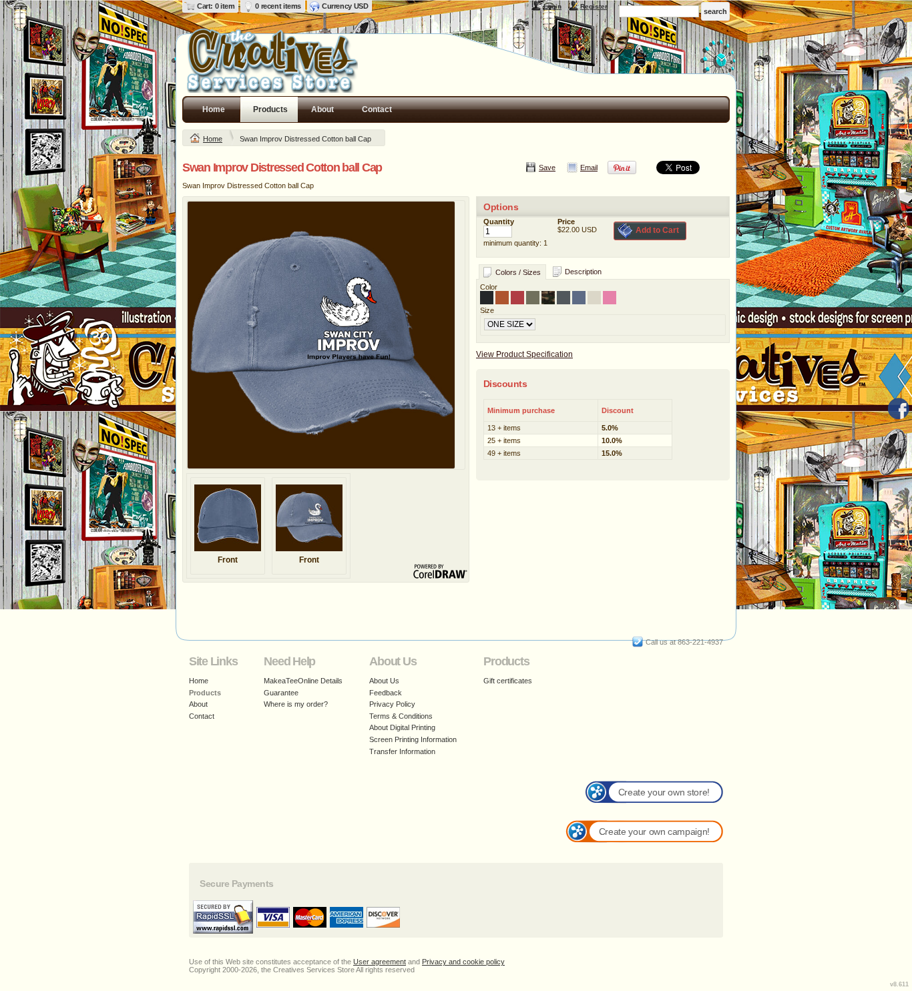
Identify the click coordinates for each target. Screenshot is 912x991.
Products (270, 109)
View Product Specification (524, 354)
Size (487, 310)
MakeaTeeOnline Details (303, 681)
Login (552, 6)
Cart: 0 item (215, 6)
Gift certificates (507, 681)
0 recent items (278, 6)
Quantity (498, 222)
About (322, 109)
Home (213, 109)
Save (547, 167)
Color (488, 287)
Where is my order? (296, 704)
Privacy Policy (392, 704)
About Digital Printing (402, 727)
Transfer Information (402, 751)
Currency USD (345, 6)
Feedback (385, 693)
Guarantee (281, 693)
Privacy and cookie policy (463, 962)
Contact (377, 109)
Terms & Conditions (401, 716)
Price (566, 222)
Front (228, 560)
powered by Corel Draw (440, 572)
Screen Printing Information (413, 739)
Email (589, 167)
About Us (384, 681)
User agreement (379, 962)
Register (594, 6)
